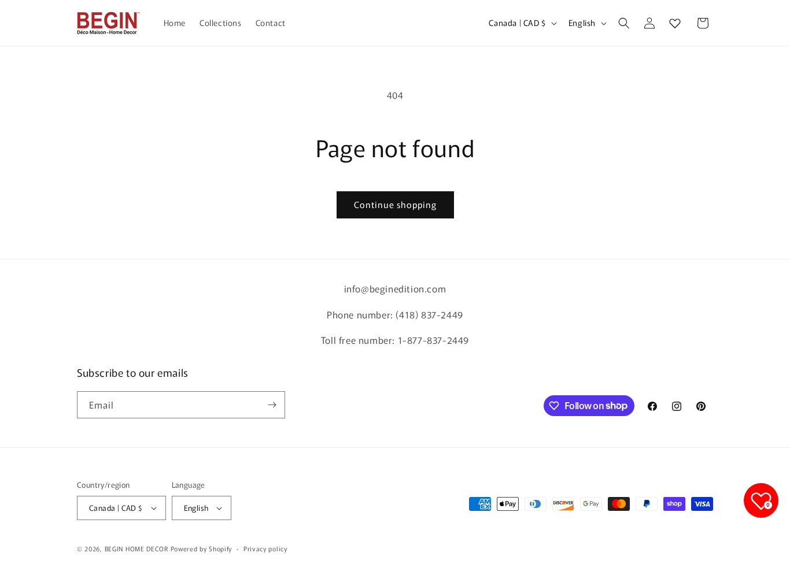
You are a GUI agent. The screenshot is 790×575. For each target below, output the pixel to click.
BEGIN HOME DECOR (136, 548)
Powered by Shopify (201, 548)
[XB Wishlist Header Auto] (675, 23)
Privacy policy (265, 548)
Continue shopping (395, 204)
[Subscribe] (272, 404)
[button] (624, 23)
